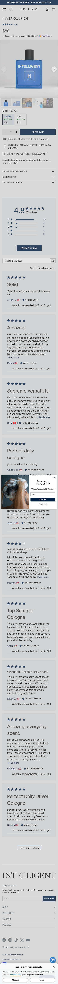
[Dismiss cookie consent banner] (54, 967)
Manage (15, 980)
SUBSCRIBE (42, 499)
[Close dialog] (55, 477)
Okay (42, 980)
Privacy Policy (16, 975)
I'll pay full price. (43, 504)
